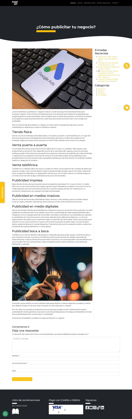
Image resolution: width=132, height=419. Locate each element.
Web (14, 371)
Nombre (16, 356)
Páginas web (89, 3)
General (100, 91)
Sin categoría (102, 95)
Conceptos (101, 89)
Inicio (72, 3)
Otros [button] (115, 3)
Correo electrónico (20, 363)
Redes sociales (104, 3)
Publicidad (101, 93)
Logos (80, 3)
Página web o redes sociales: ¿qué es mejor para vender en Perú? (108, 59)
